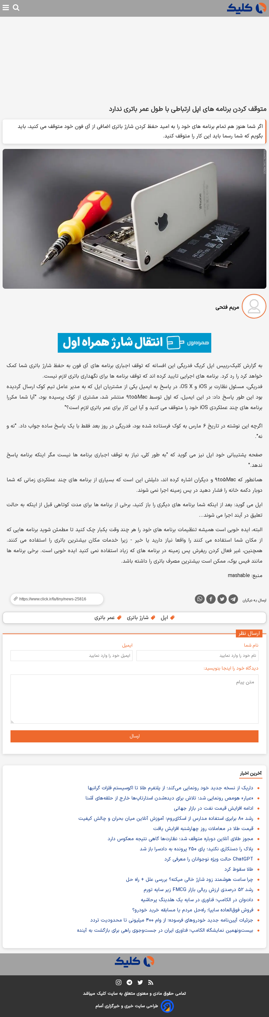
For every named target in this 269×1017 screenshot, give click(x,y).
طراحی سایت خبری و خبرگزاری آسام (126, 1006)
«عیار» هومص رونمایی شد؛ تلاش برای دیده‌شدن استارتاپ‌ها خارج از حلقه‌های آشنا (169, 798)
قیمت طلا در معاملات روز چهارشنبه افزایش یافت (203, 829)
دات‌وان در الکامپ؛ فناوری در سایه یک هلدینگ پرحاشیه (197, 900)
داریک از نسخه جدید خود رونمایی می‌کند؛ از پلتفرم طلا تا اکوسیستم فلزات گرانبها (170, 788)
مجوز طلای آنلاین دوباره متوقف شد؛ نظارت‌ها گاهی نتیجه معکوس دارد (180, 839)
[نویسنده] (254, 307)
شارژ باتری (138, 618)
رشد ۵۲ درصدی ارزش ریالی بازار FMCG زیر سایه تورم (198, 890)
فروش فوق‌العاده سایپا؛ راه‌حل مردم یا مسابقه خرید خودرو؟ (192, 910)
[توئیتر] (222, 600)
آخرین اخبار (250, 773)
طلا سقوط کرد (238, 869)
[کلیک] (246, 8)
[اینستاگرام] (118, 984)
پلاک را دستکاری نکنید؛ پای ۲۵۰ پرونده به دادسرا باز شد (196, 849)
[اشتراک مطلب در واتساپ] (200, 599)
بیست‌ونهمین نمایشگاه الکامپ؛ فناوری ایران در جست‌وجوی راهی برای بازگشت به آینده (165, 930)
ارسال (135, 736)
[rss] (150, 983)
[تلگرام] (233, 600)
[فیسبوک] (211, 600)
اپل (165, 618)
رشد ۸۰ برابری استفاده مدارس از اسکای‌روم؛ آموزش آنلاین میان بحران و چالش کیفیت (165, 818)
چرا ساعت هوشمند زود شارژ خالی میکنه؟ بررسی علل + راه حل (189, 879)
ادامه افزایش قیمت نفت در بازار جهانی (213, 808)
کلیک (101, 993)
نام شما (251, 645)
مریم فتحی (227, 307)
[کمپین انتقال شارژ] (134, 343)
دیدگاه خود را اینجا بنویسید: (231, 668)
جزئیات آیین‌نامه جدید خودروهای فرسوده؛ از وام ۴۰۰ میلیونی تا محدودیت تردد (171, 920)
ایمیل (127, 645)
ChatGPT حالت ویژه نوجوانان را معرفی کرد (208, 859)
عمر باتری (105, 618)
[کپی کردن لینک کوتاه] (54, 599)
